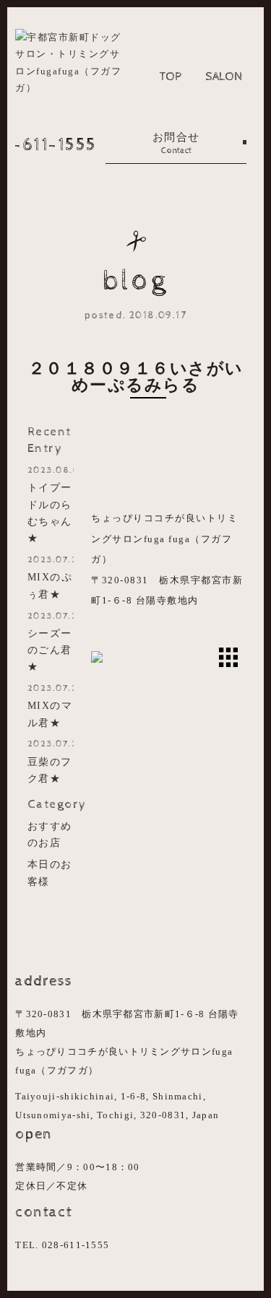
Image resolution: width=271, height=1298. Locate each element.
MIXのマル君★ (50, 705)
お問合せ (176, 143)
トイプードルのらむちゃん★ (50, 504)
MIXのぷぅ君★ (50, 576)
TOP (170, 76)
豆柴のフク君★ (50, 761)
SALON (223, 76)
